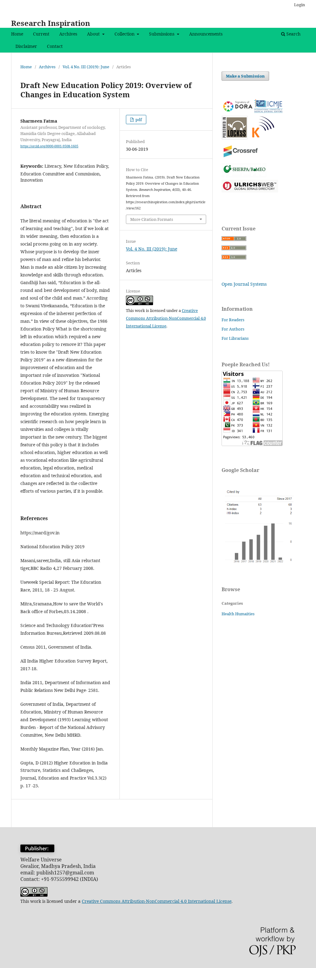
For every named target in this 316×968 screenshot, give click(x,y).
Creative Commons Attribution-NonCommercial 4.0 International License (166, 318)
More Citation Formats (151, 219)
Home (17, 34)
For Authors (233, 329)
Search (293, 34)
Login (299, 4)
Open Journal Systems (244, 284)
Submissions (162, 34)
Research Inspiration (50, 23)
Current (41, 34)
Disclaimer (26, 46)
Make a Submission (245, 76)
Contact (55, 46)
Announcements (205, 34)
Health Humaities (238, 614)
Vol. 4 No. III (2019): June (86, 66)
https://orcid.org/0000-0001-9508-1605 (49, 146)
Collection (125, 34)
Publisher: (37, 848)
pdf (138, 119)
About (94, 34)
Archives (68, 34)
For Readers (233, 319)
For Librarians (235, 338)
